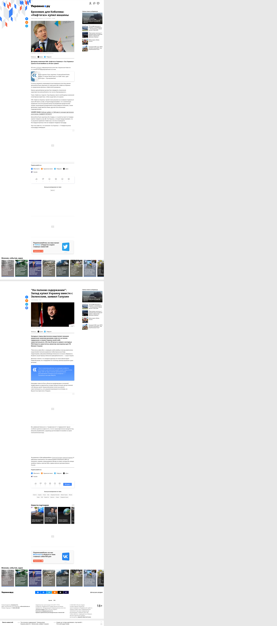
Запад (38, 497)
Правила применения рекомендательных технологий (50, 612)
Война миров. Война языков (94, 40)
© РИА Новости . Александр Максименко (38, 53)
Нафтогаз (52, 190)
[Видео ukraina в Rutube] (66, 592)
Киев (48, 494)
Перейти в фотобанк (49, 53)
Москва (70, 494)
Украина (39, 494)
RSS (54, 600)
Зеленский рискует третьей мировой (62, 457)
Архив (50, 600)
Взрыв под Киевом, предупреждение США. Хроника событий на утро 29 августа (91, 20)
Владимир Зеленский (55, 494)
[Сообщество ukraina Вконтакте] (38, 592)
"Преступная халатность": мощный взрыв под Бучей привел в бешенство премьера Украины (95, 34)
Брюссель (52, 497)
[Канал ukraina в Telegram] (49, 592)
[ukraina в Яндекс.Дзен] (60, 592)
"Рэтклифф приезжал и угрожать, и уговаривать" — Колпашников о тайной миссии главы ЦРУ (95, 28)
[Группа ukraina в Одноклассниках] (54, 592)
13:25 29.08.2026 (34, 300)
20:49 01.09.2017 (34, 18)
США (42, 497)
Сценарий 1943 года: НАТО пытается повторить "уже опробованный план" (95, 48)
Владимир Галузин (64, 497)
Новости (35, 494)
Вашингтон (46, 497)
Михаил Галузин (64, 494)
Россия (44, 494)
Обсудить (67, 484)
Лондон (57, 497)
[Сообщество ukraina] (43, 592)
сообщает (38, 67)
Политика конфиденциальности (44, 611)
